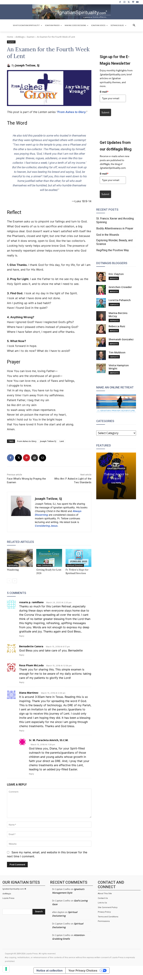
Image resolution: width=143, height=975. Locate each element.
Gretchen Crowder (120, 287)
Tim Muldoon (117, 352)
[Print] (34, 457)
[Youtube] (137, 2)
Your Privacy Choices (82, 970)
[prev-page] (9, 581)
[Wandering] (20, 558)
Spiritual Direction (75, 565)
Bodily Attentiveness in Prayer (114, 228)
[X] (129, 2)
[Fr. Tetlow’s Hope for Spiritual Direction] (78, 558)
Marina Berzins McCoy (118, 314)
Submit (105, 112)
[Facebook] (120, 2)
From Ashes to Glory (72, 112)
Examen (31, 36)
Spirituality (13, 565)
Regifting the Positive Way (112, 250)
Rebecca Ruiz (117, 326)
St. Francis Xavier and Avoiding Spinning (115, 220)
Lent (62, 441)
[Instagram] (124, 2)
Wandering (13, 569)
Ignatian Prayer (116, 468)
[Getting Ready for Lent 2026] (49, 558)
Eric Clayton (116, 274)
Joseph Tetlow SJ (48, 441)
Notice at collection (49, 970)
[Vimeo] (133, 2)
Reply (21, 636)
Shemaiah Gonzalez (121, 339)
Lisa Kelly (116, 482)
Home (10, 36)
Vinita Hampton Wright (119, 367)
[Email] (42, 457)
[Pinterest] (26, 457)
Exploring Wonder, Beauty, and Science (114, 242)
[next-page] (15, 581)
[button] (134, 25)
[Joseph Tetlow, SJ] (9, 65)
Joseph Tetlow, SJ (27, 65)
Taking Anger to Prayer (116, 476)
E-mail (104, 91)
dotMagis (20, 36)
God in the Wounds (107, 234)
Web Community (44, 565)
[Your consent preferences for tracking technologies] (6, 969)
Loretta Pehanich (120, 300)
